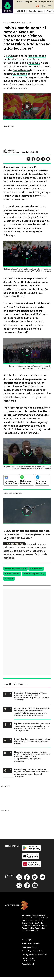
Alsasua (9, 578)
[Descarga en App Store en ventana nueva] (30, 858)
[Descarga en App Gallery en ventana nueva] (31, 866)
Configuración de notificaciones (29, 959)
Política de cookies (30, 947)
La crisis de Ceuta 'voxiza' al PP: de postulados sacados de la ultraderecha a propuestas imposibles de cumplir (32, 696)
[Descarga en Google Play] (31, 850)
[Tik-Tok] (27, 887)
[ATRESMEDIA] (27, 905)
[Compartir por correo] (48, 160)
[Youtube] (35, 887)
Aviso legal (26, 940)
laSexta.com (9, 150)
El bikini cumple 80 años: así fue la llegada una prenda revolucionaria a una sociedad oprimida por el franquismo (31, 772)
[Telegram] (42, 879)
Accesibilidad (28, 964)
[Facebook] (27, 879)
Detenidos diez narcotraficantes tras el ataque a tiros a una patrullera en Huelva (32, 741)
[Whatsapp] (35, 879)
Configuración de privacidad (34, 955)
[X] (28, 160)
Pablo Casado (12, 573)
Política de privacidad (31, 943)
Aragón (50, 11)
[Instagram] (19, 887)
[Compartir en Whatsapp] (38, 160)
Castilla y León (35, 11)
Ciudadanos (36, 568)
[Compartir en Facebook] (33, 160)
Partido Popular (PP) (33, 573)
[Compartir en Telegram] (43, 160)
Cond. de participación (32, 951)
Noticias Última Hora (15, 568)
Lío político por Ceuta (34, 2)
